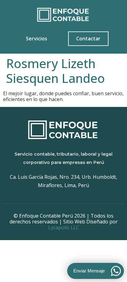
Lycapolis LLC (63, 227)
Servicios (36, 38)
